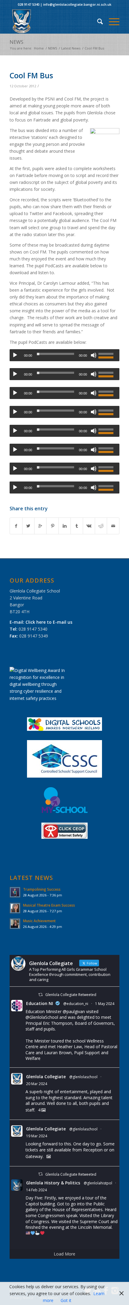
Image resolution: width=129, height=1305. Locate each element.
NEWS (16, 42)
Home (39, 48)
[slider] (107, 354)
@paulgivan (74, 1011)
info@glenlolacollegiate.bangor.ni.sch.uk (77, 4)
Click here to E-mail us (49, 622)
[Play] (15, 355)
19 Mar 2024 (36, 1135)
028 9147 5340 (28, 4)
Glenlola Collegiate (46, 1076)
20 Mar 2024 (36, 1083)
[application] (64, 355)
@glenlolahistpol (98, 1183)
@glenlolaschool (83, 1076)
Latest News (70, 48)
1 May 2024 (104, 1003)
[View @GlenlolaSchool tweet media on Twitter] (48, 1156)
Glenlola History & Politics (53, 1183)
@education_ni (75, 1003)
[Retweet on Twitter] (40, 994)
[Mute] (94, 355)
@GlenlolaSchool (42, 1017)
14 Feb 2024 (36, 1189)
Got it (66, 1300)
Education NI (39, 1003)
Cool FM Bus (31, 75)
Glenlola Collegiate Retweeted (70, 994)
